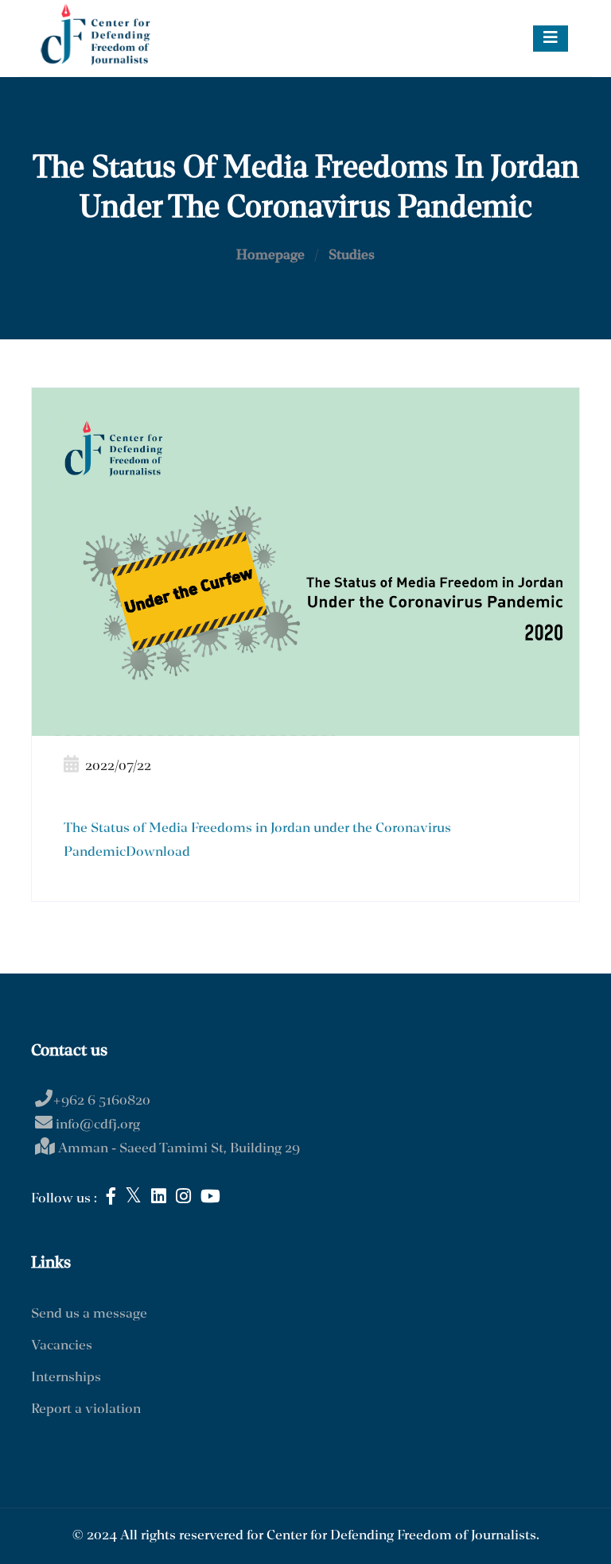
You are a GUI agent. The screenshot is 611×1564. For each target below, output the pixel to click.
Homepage (270, 255)
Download (158, 852)
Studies (352, 255)
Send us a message (89, 1314)
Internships (66, 1377)
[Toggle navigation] (550, 38)
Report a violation (86, 1409)
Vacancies (61, 1346)
